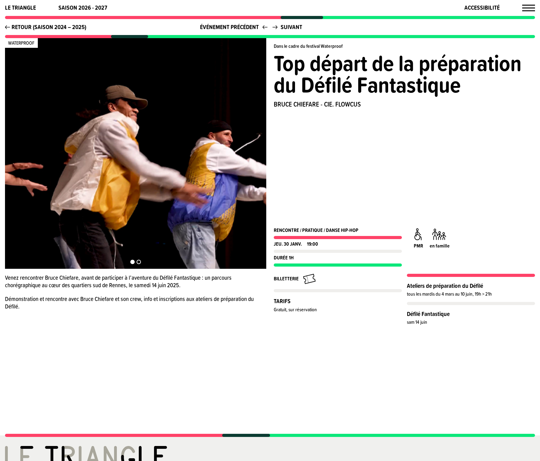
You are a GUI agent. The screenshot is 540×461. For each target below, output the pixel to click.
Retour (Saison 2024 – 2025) (49, 27)
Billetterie (286, 278)
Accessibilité (482, 8)
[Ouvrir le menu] (528, 8)
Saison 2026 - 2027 (82, 8)
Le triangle (20, 8)
